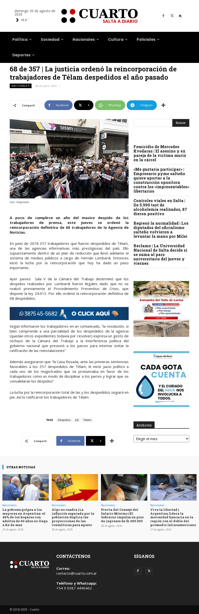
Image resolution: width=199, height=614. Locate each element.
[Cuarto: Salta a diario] (99, 16)
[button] (180, 16)
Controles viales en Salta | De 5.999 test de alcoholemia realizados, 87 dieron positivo (160, 207)
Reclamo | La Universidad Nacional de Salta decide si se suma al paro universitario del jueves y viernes (160, 254)
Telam (87, 420)
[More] (163, 105)
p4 (76, 420)
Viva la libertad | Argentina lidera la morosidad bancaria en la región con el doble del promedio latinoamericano (173, 517)
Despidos (64, 420)
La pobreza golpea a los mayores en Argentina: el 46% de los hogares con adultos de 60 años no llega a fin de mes (25, 517)
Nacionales (21, 85)
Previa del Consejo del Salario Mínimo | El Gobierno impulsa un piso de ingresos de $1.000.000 (122, 515)
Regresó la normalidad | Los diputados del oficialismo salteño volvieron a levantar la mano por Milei (161, 230)
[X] (172, 16)
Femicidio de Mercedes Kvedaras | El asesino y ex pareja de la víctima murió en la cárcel (159, 153)
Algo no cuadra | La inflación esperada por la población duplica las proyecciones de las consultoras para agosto (73, 517)
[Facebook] (163, 16)
